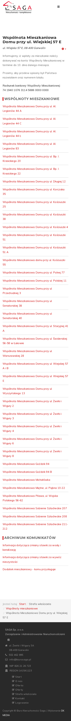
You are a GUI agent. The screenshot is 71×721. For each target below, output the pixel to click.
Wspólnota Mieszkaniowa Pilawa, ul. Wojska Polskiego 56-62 (30, 498)
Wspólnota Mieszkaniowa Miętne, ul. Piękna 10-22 (34, 488)
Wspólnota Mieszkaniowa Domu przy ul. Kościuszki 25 (34, 204)
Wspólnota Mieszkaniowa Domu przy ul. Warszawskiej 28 (27, 353)
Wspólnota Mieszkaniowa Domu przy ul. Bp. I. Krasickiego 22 (31, 171)
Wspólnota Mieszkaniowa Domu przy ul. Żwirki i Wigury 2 (32, 403)
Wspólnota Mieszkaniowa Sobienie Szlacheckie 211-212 (35, 526)
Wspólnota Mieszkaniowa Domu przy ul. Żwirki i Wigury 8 (32, 453)
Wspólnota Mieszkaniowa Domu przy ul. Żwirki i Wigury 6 (32, 441)
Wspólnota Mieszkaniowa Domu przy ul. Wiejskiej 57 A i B (35, 366)
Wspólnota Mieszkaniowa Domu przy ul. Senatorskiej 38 (27, 303)
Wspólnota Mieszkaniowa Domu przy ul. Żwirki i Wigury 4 (32, 428)
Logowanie (22, 702)
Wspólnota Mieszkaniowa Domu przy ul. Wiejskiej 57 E (35, 378)
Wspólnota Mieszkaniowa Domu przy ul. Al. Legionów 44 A (29, 108)
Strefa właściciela (25, 694)
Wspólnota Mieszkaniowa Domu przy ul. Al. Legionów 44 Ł (29, 133)
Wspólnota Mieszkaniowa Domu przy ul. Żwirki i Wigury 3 (32, 416)
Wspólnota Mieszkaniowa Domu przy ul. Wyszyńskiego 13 (27, 391)
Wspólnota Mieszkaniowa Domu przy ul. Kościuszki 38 (34, 217)
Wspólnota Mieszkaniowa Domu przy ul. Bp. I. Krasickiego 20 (31, 159)
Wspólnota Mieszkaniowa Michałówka (26, 479)
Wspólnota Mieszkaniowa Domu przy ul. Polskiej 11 (35, 280)
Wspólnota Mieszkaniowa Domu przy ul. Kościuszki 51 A (34, 250)
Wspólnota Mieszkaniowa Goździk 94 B (27, 471)
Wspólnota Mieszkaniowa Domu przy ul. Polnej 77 (34, 272)
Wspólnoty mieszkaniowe (22, 608)
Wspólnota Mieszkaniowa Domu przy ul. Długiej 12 (34, 181)
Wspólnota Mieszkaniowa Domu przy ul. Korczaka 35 (34, 192)
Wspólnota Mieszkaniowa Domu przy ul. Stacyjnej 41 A (35, 328)
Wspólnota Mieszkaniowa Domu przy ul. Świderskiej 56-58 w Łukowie (35, 341)
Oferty (19, 689)
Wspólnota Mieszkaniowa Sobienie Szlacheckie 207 (35, 508)
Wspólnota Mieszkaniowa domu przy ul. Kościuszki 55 (34, 262)
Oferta (19, 685)
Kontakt (19, 698)
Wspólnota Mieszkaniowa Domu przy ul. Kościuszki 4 (35, 227)
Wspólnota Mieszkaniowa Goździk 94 (26, 464)
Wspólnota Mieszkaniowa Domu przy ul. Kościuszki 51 (34, 237)
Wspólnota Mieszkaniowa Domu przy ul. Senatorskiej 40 (27, 316)
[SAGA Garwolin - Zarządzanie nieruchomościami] (18, 7)
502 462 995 (16, 654)
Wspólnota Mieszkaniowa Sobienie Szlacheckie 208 (35, 516)
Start (22, 604)
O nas (18, 681)
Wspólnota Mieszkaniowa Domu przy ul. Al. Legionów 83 (29, 146)
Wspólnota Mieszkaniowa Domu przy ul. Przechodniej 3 (27, 291)
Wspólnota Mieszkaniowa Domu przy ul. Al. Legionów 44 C (29, 121)
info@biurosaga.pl (20, 659)
